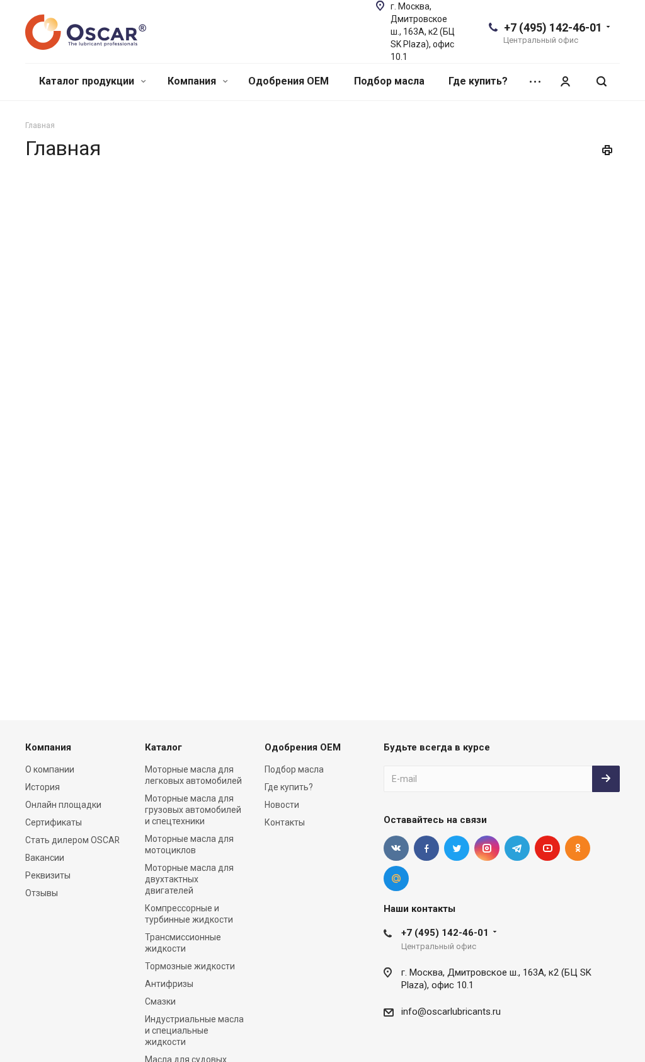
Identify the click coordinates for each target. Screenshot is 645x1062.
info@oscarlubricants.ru (451, 1011)
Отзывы (41, 893)
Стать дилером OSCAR (72, 840)
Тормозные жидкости (190, 966)
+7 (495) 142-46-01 (553, 27)
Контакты (285, 822)
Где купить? (478, 81)
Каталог (163, 747)
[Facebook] (426, 848)
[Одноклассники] (577, 848)
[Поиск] (601, 81)
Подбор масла (389, 81)
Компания (193, 81)
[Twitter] (456, 848)
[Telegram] (517, 848)
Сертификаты (53, 822)
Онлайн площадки (63, 805)
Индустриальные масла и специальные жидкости (194, 1030)
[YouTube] (547, 848)
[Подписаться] (606, 779)
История (42, 787)
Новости (282, 805)
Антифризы (169, 984)
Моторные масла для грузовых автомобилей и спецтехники (193, 809)
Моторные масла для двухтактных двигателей (189, 879)
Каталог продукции (88, 81)
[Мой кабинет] (565, 81)
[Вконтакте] (396, 848)
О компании (49, 769)
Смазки (160, 1001)
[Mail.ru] (396, 878)
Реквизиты (48, 875)
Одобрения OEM (288, 81)
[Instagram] (486, 848)
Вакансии (44, 858)
